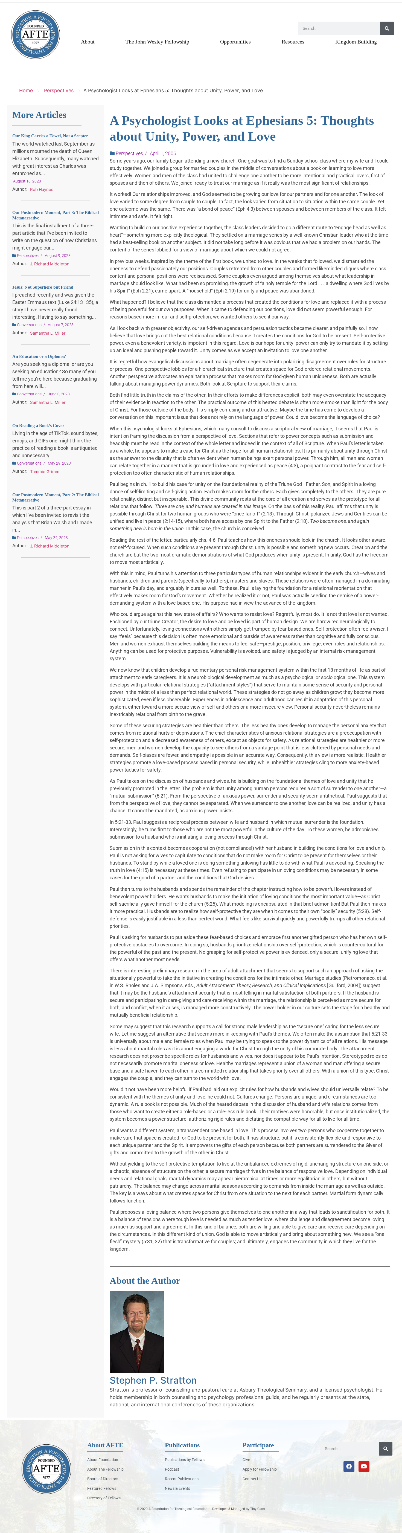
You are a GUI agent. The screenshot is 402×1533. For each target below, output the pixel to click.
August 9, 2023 (58, 255)
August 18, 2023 (27, 181)
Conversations (29, 325)
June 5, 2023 (59, 394)
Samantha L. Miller (48, 333)
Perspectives (59, 90)
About (88, 42)
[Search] (387, 28)
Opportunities (235, 42)
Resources (293, 42)
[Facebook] (348, 1466)
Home (26, 90)
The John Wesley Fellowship (157, 42)
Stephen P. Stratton (153, 1380)
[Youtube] (364, 1466)
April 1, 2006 (163, 153)
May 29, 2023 (59, 463)
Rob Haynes (41, 189)
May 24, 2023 (56, 537)
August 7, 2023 (61, 325)
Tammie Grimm (44, 471)
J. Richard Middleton (49, 263)
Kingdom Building (356, 42)
